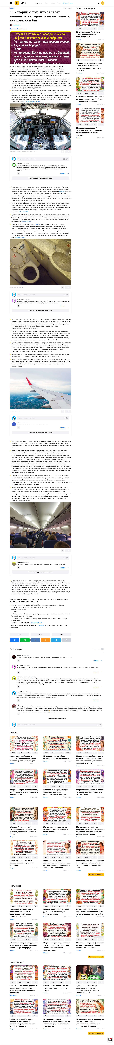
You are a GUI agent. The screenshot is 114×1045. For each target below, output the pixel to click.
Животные (79, 1029)
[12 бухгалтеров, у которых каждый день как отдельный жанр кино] (24, 848)
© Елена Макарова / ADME (31, 101)
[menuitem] (38, 3)
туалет (38, 224)
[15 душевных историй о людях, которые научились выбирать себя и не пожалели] (57, 814)
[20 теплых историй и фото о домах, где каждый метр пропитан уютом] (90, 19)
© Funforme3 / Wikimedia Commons (18, 151)
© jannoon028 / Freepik (15, 411)
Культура (78, 995)
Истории (12, 8)
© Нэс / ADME (23, 212)
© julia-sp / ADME (20, 237)
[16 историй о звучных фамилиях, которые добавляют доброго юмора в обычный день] (90, 930)
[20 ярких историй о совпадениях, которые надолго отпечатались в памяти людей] (24, 777)
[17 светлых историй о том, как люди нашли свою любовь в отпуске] (57, 973)
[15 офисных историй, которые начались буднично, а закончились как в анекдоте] (57, 777)
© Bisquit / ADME (27, 221)
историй (41, 625)
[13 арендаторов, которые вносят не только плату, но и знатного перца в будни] (90, 777)
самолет (61, 191)
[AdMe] (20, 3)
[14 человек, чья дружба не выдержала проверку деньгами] (57, 744)
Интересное (79, 73)
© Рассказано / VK (36, 622)
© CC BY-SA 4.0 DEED (32, 151)
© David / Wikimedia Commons (17, 287)
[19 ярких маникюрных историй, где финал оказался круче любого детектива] (57, 897)
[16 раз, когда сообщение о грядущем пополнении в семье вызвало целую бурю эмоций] (24, 744)
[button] (19, 634)
